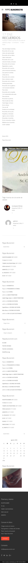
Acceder (4, 342)
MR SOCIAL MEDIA (21, 562)
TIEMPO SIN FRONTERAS (8, 263)
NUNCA (4, 421)
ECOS (3, 275)
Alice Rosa (5, 310)
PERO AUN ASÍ (6, 266)
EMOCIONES (5, 424)
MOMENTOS (10, 285)
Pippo (9, 42)
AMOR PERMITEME (12, 295)
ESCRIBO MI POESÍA (12, 301)
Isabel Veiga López (7, 298)
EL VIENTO (5, 427)
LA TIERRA (10, 292)
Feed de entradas (6, 346)
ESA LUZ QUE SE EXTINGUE (14, 313)
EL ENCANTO (5, 272)
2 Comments (15, 42)
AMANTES (5, 269)
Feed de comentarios (7, 349)
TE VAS (4, 260)
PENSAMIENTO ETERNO (13, 288)
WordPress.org (6, 352)
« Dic (3, 460)
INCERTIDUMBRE (6, 257)
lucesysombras (17, 206)
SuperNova (5, 307)
